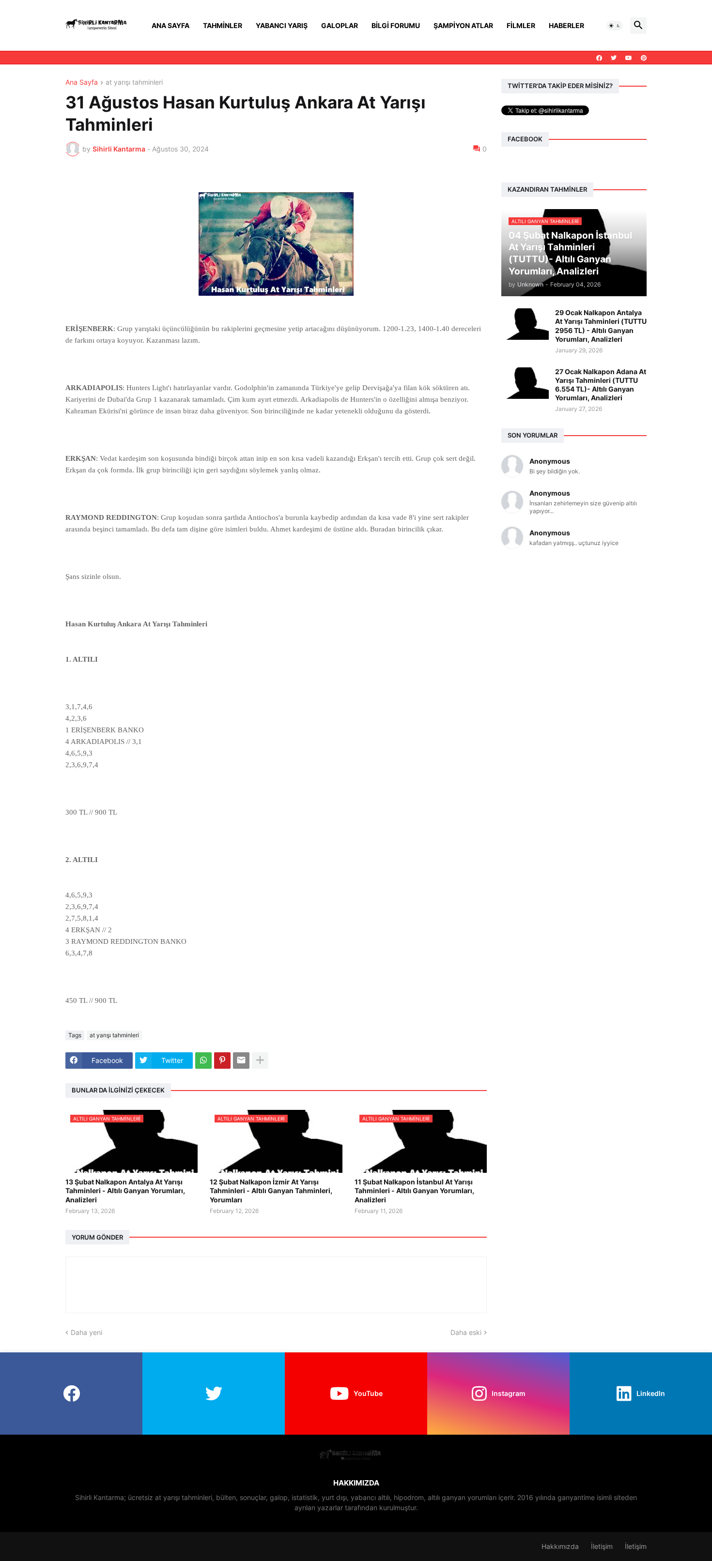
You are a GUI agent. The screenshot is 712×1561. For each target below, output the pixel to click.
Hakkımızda (560, 1546)
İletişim (602, 1546)
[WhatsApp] (203, 1060)
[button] (614, 25)
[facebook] (599, 58)
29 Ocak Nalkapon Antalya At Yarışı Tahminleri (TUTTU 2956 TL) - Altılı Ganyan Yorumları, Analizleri (601, 325)
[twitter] (614, 58)
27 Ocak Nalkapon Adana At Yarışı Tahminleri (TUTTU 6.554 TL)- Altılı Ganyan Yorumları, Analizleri (600, 384)
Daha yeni (86, 1332)
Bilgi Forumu (395, 25)
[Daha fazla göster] (260, 1060)
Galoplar (339, 25)
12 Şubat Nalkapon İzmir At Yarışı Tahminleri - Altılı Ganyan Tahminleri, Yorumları (271, 1190)
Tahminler (222, 25)
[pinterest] (644, 58)
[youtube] (628, 58)
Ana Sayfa (170, 25)
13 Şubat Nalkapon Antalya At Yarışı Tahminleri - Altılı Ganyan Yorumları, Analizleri (125, 1190)
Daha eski (465, 1332)
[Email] (241, 1060)
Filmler (521, 25)
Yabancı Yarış (282, 25)
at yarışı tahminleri (134, 82)
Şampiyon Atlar (463, 25)
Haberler (566, 25)
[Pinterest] (222, 1060)
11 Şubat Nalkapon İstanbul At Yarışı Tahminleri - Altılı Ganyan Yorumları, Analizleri (414, 1190)
